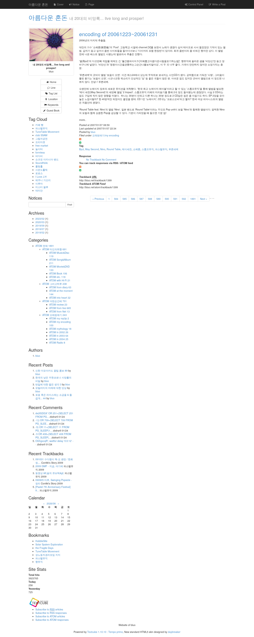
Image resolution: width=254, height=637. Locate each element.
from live (64, 308)
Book (62, 273)
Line (52, 87)
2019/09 (40, 225)
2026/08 (51, 503)
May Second (92, 149)
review (62, 304)
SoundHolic (41, 163)
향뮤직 (39, 561)
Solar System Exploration (49, 544)
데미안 (39, 190)
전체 (48, 245)
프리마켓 (40, 142)
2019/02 (40, 232)
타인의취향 (58, 249)
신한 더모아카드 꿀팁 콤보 (51, 370)
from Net (63, 311)
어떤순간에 (58, 301)
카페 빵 (39, 125)
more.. (82, 119)
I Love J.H (40, 176)
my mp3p (63, 318)
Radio (61, 342)
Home (52, 82)
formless (40, 152)
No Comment (109, 159)
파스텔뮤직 (161, 149)
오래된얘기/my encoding (105, 135)
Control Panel (195, 4)
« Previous (98, 198)
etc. (61, 277)
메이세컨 (127, 149)
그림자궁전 (41, 138)
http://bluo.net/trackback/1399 (95, 180)
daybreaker (174, 632)
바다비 (39, 156)
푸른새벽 (173, 149)
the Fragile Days (44, 548)
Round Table (114, 149)
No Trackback (94, 159)
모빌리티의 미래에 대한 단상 (51, 388)
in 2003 (62, 335)
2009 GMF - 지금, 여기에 (49, 466)
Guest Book (52, 110)
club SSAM (41, 135)
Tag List (52, 93)
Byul (81, 149)
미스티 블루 (41, 187)
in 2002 (62, 332)
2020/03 (40, 222)
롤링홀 (39, 166)
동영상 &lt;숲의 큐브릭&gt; (49, 473)
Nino (102, 149)
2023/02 (40, 218)
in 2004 (62, 339)
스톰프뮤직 (148, 149)
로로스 (39, 173)
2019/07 (40, 229)
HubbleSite (41, 541)
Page (91, 4)
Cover (60, 4)
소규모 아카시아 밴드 (47, 159)
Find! (69, 204)
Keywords (52, 104)
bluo (93, 132)
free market (41, 145)
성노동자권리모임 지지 (47, 554)
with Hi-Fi (63, 280)
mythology (64, 328)
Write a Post (218, 4)
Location (53, 99)
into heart (63, 297)
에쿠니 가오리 (43, 180)
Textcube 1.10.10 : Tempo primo (105, 632)
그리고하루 (58, 283)
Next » (203, 198)
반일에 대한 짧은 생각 (48, 384)
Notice (75, 4)
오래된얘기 (58, 315)
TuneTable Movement (47, 131)
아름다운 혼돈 (38, 4)
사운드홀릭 (41, 169)
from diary (64, 287)
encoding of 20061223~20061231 (118, 34)
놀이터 (39, 149)
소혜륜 (136, 149)
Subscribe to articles (49, 609)
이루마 (39, 183)
